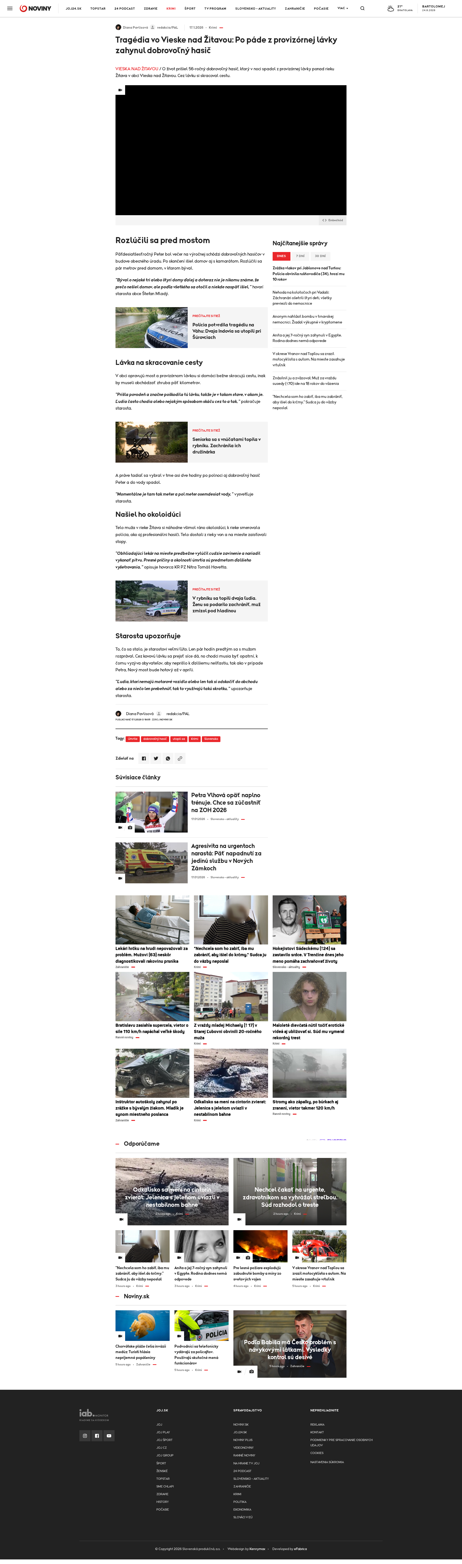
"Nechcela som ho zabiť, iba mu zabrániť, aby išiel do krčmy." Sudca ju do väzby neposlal (308, 402)
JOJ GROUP (164, 1455)
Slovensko (211, 739)
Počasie (321, 8)
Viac (341, 8)
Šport (190, 8)
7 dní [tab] (300, 256)
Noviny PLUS (242, 1440)
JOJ (159, 1424)
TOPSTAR (98, 8)
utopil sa (179, 739)
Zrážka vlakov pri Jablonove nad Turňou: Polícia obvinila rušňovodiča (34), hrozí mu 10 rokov (309, 273)
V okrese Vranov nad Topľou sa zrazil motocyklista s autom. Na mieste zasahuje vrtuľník (309, 359)
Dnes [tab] (281, 256)
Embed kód (335, 220)
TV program (215, 8)
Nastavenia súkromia (327, 1462)
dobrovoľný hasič (155, 739)
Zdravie (151, 8)
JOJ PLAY (163, 1432)
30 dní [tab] (320, 256)
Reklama (317, 1424)
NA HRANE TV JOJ (246, 1463)
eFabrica (300, 1549)
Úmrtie (132, 739)
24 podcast (125, 8)
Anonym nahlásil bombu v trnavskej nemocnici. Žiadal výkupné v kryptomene (307, 319)
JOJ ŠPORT (164, 1440)
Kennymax (257, 1549)
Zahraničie (295, 8)
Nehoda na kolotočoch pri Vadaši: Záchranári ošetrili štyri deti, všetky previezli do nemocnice (302, 298)
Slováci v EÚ (242, 1517)
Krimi (171, 8)
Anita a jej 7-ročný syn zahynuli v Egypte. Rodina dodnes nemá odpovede (307, 338)
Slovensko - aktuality (255, 8)
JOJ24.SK (74, 8)
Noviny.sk (241, 1424)
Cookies (316, 1453)
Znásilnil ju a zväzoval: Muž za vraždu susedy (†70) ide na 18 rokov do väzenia (306, 381)
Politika (239, 1502)
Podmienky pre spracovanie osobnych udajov (341, 1443)
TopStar (163, 1478)
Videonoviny (243, 1447)
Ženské (162, 1471)
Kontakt (317, 1432)
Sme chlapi (165, 1486)
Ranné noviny (244, 1455)
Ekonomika (242, 1509)
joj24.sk (240, 1432)
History (162, 1502)
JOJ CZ (161, 1447)
